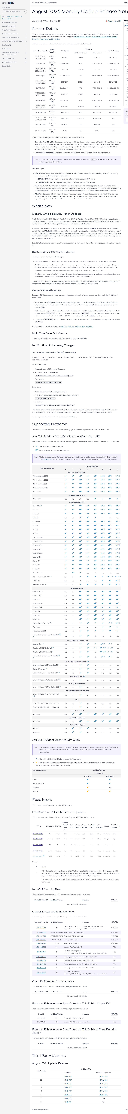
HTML (66, 1076)
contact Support (47, 459)
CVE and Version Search (10, 38)
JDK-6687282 (41, 927)
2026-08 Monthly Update (12, 11)
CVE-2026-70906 (38, 834)
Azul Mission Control (9, 62)
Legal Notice (6, 66)
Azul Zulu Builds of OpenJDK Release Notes (12, 18)
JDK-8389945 (41, 973)
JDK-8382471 (41, 932)
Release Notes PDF (114, 21)
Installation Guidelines (10, 34)
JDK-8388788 (41, 957)
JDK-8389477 (41, 968)
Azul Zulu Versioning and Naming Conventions (77, 326)
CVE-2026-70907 (38, 845)
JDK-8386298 (41, 943)
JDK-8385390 (41, 947)
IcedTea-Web (6, 45)
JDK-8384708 (41, 936)
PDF (70, 1076)
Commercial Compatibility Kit (12, 41)
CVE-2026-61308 (37, 839)
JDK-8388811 (41, 960)
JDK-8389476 (41, 964)
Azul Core (6, 7)
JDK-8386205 (41, 940)
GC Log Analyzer (8, 58)
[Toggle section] (26, 34)
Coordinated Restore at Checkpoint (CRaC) (10, 54)
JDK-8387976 (41, 952)
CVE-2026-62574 (37, 856)
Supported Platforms (9, 23)
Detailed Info (6, 49)
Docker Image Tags (9, 26)
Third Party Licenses (9, 30)
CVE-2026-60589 (38, 851)
